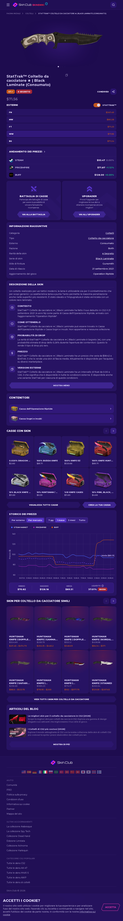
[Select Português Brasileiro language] (56, 772)
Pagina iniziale (14, 13)
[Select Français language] (40, 772)
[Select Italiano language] (45, 772)
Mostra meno (61, 385)
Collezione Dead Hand (18, 836)
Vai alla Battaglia (33, 214)
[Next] (113, 431)
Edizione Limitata (16, 841)
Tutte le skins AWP (16, 877)
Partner (11, 809)
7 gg (50, 520)
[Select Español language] (29, 772)
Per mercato (35, 520)
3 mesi (71, 520)
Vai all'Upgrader (89, 214)
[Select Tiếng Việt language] (67, 772)
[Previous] (106, 431)
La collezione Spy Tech (18, 831)
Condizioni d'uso (15, 799)
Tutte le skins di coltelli (18, 882)
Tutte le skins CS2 (16, 863)
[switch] (97, 105)
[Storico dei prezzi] (44, 151)
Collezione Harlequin (17, 850)
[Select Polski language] (50, 772)
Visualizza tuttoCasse (43, 505)
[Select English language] (23, 772)
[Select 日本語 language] (83, 772)
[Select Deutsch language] (34, 772)
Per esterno (18, 520)
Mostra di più (61, 744)
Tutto (82, 520)
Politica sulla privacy (17, 794)
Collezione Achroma (17, 845)
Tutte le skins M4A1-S (18, 872)
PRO (9, 789)
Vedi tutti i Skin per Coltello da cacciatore (61, 699)
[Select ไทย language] (94, 772)
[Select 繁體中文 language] (77, 772)
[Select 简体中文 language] (72, 772)
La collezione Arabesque (19, 826)
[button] (20, 628)
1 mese (60, 520)
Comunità (12, 785)
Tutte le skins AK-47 (17, 868)
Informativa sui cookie (18, 804)
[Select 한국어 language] (88, 772)
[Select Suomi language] (99, 772)
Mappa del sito (14, 813)
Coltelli (29, 13)
